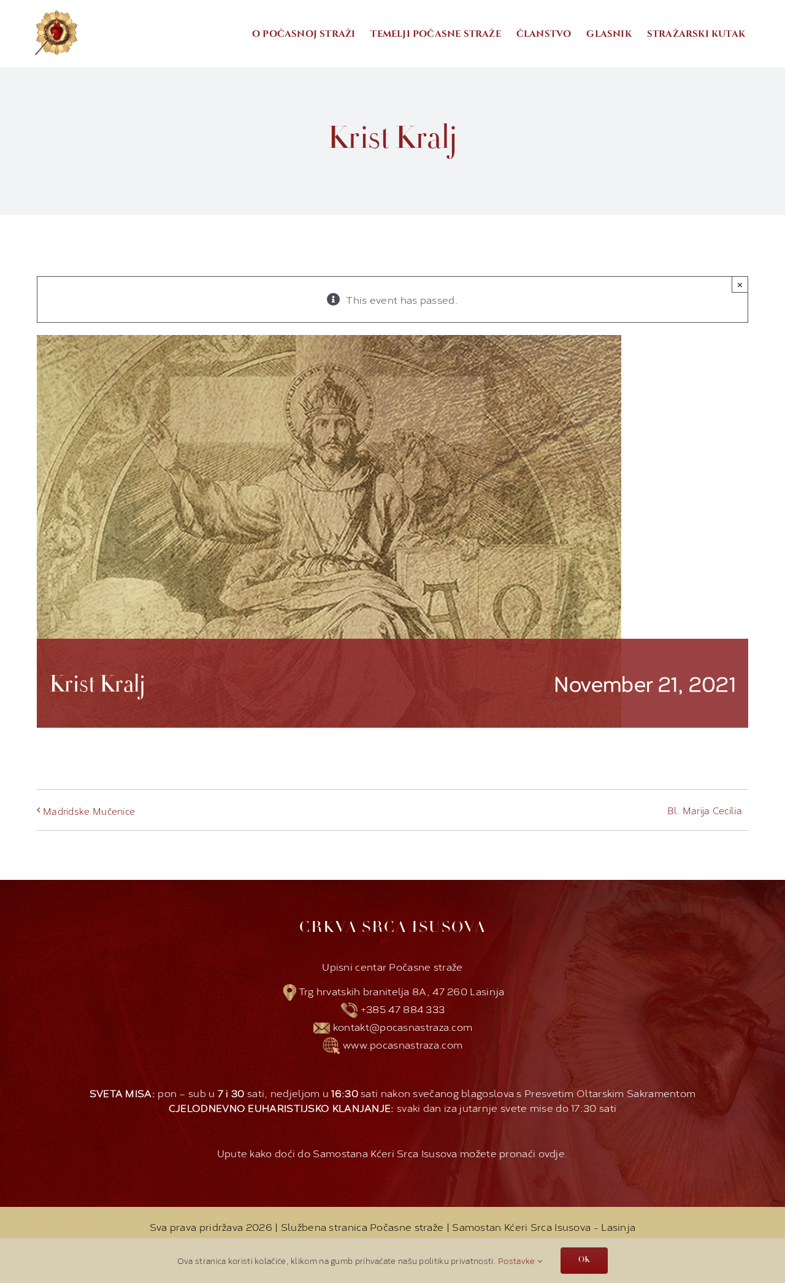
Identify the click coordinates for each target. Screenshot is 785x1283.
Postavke (517, 1260)
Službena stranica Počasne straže (363, 1226)
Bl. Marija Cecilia (704, 810)
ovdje (551, 1152)
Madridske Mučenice (89, 811)
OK (584, 1260)
